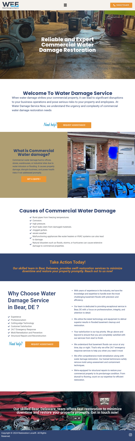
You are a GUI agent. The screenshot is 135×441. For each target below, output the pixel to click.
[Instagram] (130, 435)
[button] (65, 5)
